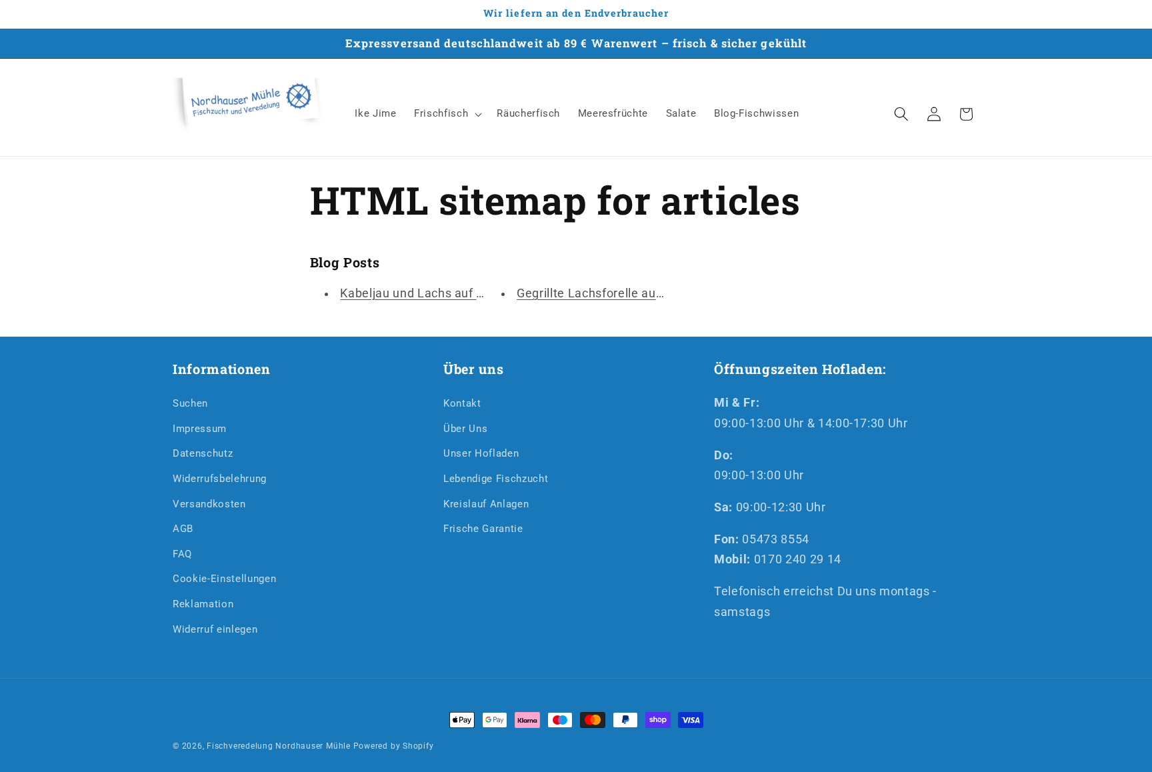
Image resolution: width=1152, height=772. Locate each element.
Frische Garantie (483, 529)
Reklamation (203, 604)
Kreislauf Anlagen (486, 503)
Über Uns (465, 428)
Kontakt (462, 403)
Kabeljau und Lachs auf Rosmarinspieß (451, 293)
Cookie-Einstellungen (224, 579)
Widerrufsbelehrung (220, 478)
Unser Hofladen (481, 453)
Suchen (190, 403)
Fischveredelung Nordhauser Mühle (279, 746)
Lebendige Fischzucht (495, 478)
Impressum (200, 428)
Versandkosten (209, 503)
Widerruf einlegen (215, 629)
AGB (183, 529)
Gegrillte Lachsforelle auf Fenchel (612, 293)
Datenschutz (203, 453)
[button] (446, 114)
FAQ (182, 553)
